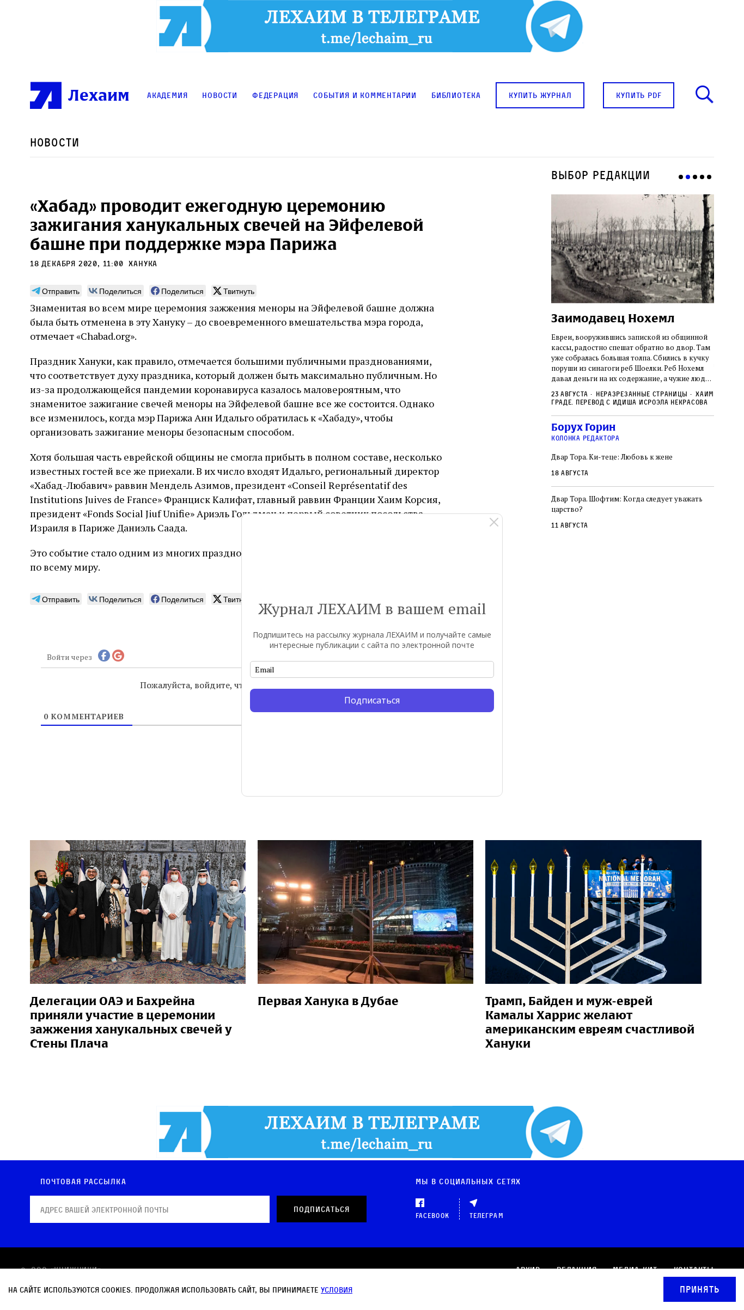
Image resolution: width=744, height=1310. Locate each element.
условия (336, 1289)
